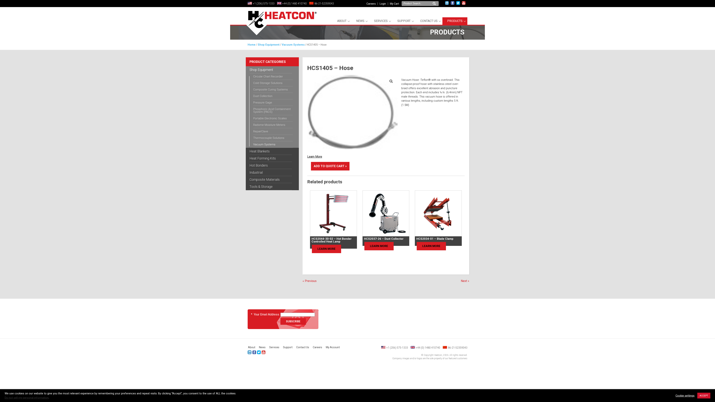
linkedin (447, 3)
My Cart (394, 3)
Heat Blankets (260, 151)
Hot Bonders (259, 165)
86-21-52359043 (324, 3)
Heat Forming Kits (263, 158)
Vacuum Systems (293, 44)
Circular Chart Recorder (268, 76)
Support (404, 21)
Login (383, 3)
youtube (464, 3)
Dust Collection (262, 96)
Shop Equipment (268, 44)
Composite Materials (265, 179)
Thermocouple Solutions (268, 138)
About (342, 21)
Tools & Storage (261, 187)
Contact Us (429, 21)
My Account (333, 347)
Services (381, 21)
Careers (371, 3)
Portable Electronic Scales (270, 118)
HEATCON (281, 24)
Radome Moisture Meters (269, 125)
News (360, 21)
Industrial (256, 172)
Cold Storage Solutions (267, 83)
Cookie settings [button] (685, 395)
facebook (453, 3)
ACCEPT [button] (704, 395)
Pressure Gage (262, 102)
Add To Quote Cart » (330, 166)
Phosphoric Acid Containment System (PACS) (272, 110)
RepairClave (260, 131)
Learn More (314, 156)
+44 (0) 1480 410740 (294, 3)
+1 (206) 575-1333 (263, 3)
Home (251, 44)
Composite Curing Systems (270, 89)
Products (455, 21)
